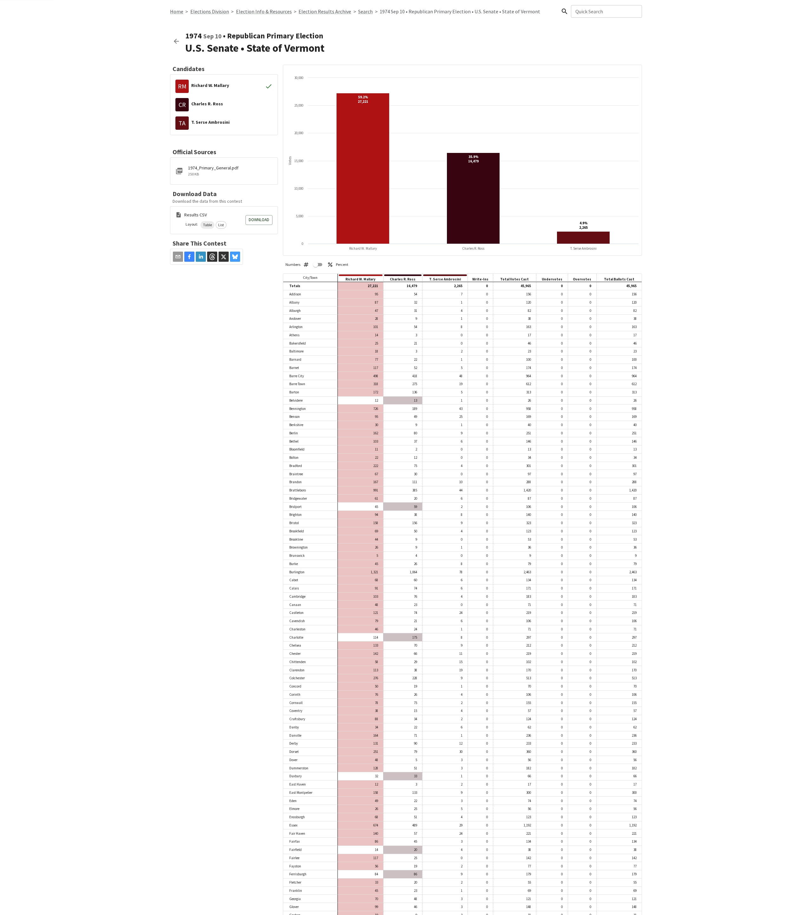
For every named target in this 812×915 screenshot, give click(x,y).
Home (176, 11)
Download (259, 219)
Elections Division (209, 11)
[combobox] (606, 11)
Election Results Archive (324, 11)
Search (365, 11)
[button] (207, 225)
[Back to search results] (176, 41)
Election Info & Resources (264, 11)
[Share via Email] (178, 257)
